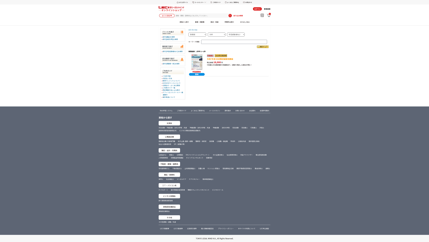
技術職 (211, 141)
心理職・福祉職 (222, 141)
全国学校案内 (264, 110)
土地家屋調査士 (190, 168)
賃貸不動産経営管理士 (244, 168)
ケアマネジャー (194, 179)
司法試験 (235, 128)
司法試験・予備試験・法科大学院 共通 (173, 128)
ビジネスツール (217, 190)
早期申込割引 (229, 22)
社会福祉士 (170, 179)
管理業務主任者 (228, 168)
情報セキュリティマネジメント (198, 190)
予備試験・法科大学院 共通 (200, 128)
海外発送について (169, 97)
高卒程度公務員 (254, 141)
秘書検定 (209, 158)
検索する (263, 47)
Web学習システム (166, 110)
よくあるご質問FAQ (233, 2)
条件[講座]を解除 (169, 37)
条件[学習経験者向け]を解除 (173, 51)
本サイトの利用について (246, 228)
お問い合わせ (240, 110)
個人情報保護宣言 (207, 228)
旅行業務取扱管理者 (166, 200)
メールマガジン (214, 110)
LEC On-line (192, 30)
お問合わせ (248, 2)
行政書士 (253, 128)
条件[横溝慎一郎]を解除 (171, 64)
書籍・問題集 (199, 22)
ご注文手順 (167, 76)
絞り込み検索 (238, 15)
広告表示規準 (192, 228)
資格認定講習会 (164, 211)
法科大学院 (226, 128)
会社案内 (252, 110)
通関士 (267, 168)
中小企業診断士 (218, 155)
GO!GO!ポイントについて (172, 83)
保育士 (161, 179)
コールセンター (199, 2)
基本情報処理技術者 (178, 190)
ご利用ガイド (217, 2)
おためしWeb (245, 22)
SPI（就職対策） (180, 144)
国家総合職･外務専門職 (167, 141)
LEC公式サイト (183, 2)
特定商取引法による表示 (171, 90)
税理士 (171, 155)
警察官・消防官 (201, 141)
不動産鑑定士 (177, 168)
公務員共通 (242, 141)
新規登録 (267, 9)
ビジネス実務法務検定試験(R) (189, 130)
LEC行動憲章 (164, 228)
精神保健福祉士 (208, 179)
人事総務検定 (163, 158)
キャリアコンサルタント (194, 158)
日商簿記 (180, 155)
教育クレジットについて (171, 81)
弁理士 (262, 128)
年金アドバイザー (246, 155)
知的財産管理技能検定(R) (168, 130)
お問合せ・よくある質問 (171, 85)
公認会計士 (162, 155)
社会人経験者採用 (165, 144)
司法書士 (244, 128)
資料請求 (228, 110)
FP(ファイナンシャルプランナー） (198, 155)
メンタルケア (181, 179)
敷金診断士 (259, 168)
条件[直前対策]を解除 (170, 39)
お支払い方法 (167, 78)
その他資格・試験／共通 (167, 222)
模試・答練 (214, 22)
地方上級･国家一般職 (185, 141)
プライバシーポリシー (226, 228)
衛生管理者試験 (261, 155)
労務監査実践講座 (177, 158)
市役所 (232, 141)
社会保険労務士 (232, 155)
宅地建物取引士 (164, 168)
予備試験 (216, 128)
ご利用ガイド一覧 (169, 88)
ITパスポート (163, 190)
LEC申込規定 (264, 228)
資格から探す (184, 22)
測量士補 (201, 168)
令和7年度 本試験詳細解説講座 (220, 59)
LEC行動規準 (178, 228)
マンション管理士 (213, 168)
